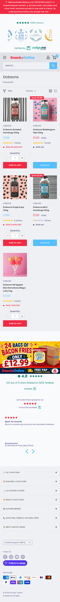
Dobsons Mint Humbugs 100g (41, 209)
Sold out (45, 165)
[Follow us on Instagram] (11, 557)
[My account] (48, 57)
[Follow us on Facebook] (5, 557)
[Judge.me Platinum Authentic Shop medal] (30, 35)
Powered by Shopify (11, 595)
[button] (28, 451)
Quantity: (15, 153)
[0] (54, 57)
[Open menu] (4, 57)
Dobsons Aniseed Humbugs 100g (12, 131)
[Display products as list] (55, 91)
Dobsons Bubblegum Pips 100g (44, 131)
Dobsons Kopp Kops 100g (13, 209)
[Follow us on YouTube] (17, 557)
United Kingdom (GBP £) (15, 542)
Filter (10, 90)
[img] (30, 404)
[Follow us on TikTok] (23, 557)
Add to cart (15, 165)
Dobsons (7, 126)
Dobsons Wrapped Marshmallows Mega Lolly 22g (14, 287)
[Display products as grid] (50, 91)
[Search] (53, 65)
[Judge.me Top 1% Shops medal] (45, 35)
